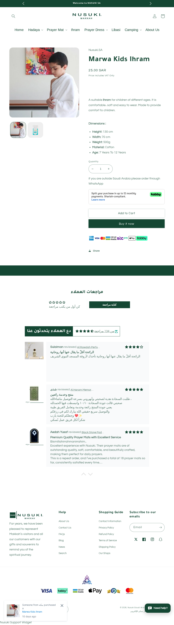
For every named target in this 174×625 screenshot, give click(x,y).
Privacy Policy (106, 527)
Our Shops (104, 553)
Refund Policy (106, 534)
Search (63, 553)
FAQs (62, 534)
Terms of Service (108, 540)
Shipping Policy (107, 546)
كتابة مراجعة (109, 304)
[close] (62, 605)
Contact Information (110, 521)
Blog (61, 540)
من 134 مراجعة (104, 331)
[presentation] (23, 3)
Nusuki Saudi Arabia (137, 607)
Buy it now (126, 223)
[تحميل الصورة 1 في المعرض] (18, 130)
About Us (64, 521)
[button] (13, 16)
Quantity (94, 161)
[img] (85, 331)
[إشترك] (160, 527)
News (62, 546)
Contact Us (65, 527)
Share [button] (96, 250)
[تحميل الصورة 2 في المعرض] (35, 130)
